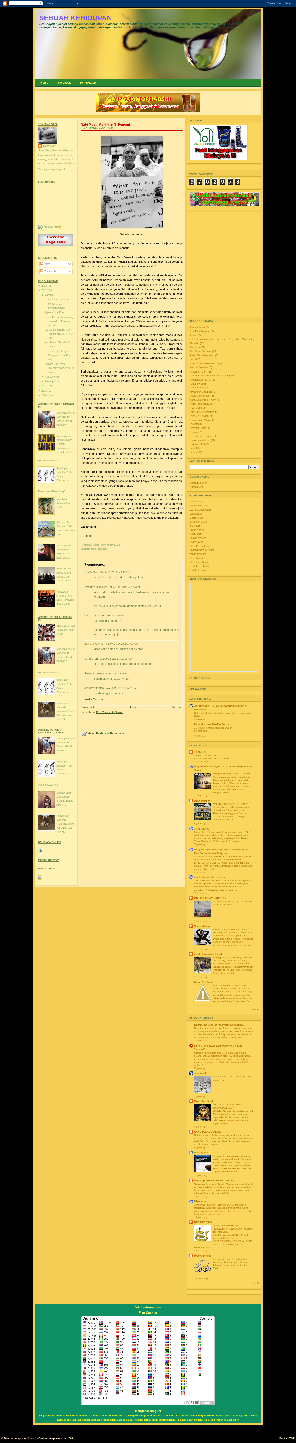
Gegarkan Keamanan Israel (209, 1184)
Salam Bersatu (202, 1135)
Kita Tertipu (196, 407)
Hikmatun (200, 1201)
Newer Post (87, 707)
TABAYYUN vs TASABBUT (208, 880)
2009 (44, 395)
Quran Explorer (198, 482)
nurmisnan (91, 658)
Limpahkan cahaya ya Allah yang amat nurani (219, 832)
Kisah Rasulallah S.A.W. (203, 399)
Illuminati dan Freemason (203, 363)
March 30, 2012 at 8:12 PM (121, 688)
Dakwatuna (195, 513)
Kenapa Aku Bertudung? (51, 491)
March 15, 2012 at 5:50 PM (125, 587)
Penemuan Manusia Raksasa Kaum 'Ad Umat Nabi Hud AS (65, 711)
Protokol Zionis (198, 427)
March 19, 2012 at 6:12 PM (112, 673)
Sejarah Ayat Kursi (54, 312)
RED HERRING (203, 1222)
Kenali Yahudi (197, 387)
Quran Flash (196, 487)
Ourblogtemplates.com (52, 1438)
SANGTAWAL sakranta (207, 1131)
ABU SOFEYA (202, 800)
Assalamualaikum (48, 460)
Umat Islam (196, 448)
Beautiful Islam (197, 570)
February (50, 376)
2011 (44, 386)
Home (44, 82)
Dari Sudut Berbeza (200, 351)
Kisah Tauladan (98, 548)
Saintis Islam (202, 926)
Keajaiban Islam (198, 371)
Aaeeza (89, 673)
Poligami (194, 424)
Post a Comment (94, 699)
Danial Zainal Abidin (200, 509)
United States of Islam (201, 550)
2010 (44, 390)
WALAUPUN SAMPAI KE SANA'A (231, 804)
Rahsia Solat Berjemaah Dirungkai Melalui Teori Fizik (58, 333)
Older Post (177, 707)
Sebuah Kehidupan (75, 18)
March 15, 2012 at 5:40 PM (114, 572)
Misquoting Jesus (222, 901)
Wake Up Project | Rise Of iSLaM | (214, 1180)
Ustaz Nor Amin (203, 982)
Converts (194, 347)
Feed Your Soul (203, 1101)
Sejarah (194, 432)
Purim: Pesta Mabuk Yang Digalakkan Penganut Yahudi (58, 321)
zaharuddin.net (197, 554)
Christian (194, 343)
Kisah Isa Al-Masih (200, 395)
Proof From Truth (199, 566)
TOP (292, 1438)
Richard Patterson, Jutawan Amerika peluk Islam (59, 368)
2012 (44, 290)
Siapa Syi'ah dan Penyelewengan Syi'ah (65, 629)
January (49, 381)
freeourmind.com (222, 1259)
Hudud (193, 359)
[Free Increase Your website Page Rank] (55, 245)
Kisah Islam (195, 533)
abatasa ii (200, 1073)
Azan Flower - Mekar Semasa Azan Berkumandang (56, 303)
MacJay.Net (201, 1152)
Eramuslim (195, 525)
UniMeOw (90, 572)
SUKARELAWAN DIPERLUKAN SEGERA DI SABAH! (223, 856)
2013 (44, 285)
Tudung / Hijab (197, 444)
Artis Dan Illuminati (200, 331)
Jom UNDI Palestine (205, 1204)
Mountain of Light (198, 505)
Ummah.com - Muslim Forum (212, 724)
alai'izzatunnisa (94, 688)
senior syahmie (94, 643)
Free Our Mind (203, 1255)
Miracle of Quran (198, 521)
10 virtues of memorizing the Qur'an (213, 727)
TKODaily (200, 736)
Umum (193, 452)
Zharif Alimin (49, 145)
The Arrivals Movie (200, 440)
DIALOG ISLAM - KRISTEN (210, 898)
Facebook (64, 82)
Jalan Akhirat (202, 828)
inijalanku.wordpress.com (210, 877)
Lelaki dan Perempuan (202, 411)
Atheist (193, 335)
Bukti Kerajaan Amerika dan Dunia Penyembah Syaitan (220, 339)
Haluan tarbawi (197, 538)
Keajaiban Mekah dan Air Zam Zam (209, 375)
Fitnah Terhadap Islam (202, 355)
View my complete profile (52, 169)
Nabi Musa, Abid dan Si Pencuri (105, 124)
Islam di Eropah (198, 367)
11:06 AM (115, 544)
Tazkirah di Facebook (206, 755)
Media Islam (196, 501)
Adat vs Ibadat (197, 327)
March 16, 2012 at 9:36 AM (109, 615)
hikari (87, 615)
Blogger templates (15, 1438)
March (48, 295)
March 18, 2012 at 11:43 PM (116, 658)
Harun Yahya (196, 529)
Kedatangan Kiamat (200, 379)
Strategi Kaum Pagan (201, 436)
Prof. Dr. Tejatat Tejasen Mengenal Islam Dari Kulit (57, 355)
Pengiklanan (88, 82)
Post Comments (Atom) (109, 712)
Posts (46, 263)
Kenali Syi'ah (196, 383)
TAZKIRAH (200, 752)
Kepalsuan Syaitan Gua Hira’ (63, 503)
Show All (255, 1010)
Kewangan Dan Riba (201, 391)
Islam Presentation (199, 546)
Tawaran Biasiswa (95, 587)
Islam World (196, 558)
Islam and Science (199, 562)
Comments (49, 271)
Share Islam (196, 541)
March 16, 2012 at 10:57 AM (122, 643)
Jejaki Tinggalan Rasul (208, 954)
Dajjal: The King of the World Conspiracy (219, 1024)
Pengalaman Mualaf (200, 420)
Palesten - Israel (198, 415)
